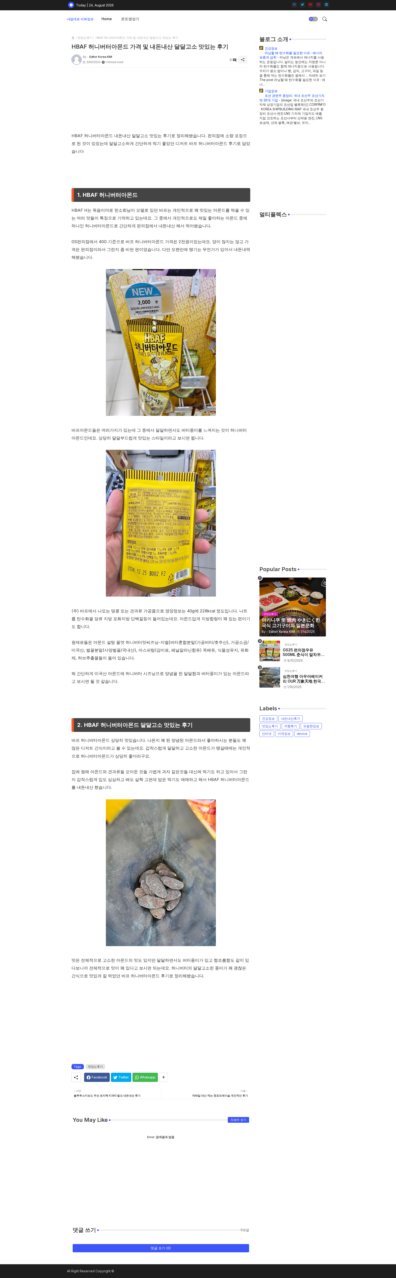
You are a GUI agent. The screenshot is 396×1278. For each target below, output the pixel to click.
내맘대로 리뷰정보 (80, 19)
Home (107, 19)
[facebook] (294, 5)
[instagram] (318, 5)
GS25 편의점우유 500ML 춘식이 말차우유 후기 (304, 652)
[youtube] (310, 5)
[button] (313, 19)
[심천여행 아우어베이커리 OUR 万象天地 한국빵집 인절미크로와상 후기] (269, 677)
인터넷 (267, 734)
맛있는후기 (85, 37)
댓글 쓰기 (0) (161, 1248)
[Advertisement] (161, 100)
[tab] (106, 19)
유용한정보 (311, 726)
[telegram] (326, 5)
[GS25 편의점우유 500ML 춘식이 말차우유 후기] (269, 651)
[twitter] (302, 5)
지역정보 (284, 734)
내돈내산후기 (290, 718)
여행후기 (290, 726)
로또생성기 (130, 19)
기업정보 (271, 91)
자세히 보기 (238, 1120)
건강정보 (271, 48)
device (302, 734)
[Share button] (163, 1077)
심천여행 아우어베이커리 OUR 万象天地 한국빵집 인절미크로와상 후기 (304, 678)
